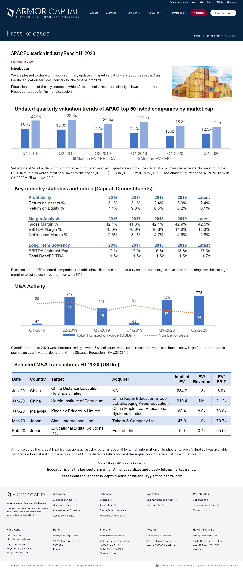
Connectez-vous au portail (183, 2)
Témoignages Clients (204, 504)
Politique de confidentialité (88, 565)
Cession (104, 499)
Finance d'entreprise (111, 515)
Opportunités (200, 499)
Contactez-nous (223, 12)
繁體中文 (220, 2)
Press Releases (214, 35)
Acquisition (106, 504)
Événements (153, 504)
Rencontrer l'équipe (63, 504)
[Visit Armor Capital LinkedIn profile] (201, 2)
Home (197, 35)
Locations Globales (63, 515)
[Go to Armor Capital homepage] (43, 13)
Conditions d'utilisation (59, 565)
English (210, 2)
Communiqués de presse (160, 499)
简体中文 (231, 2)
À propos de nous (63, 499)
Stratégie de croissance (113, 510)
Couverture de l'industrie (66, 510)
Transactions (200, 510)
